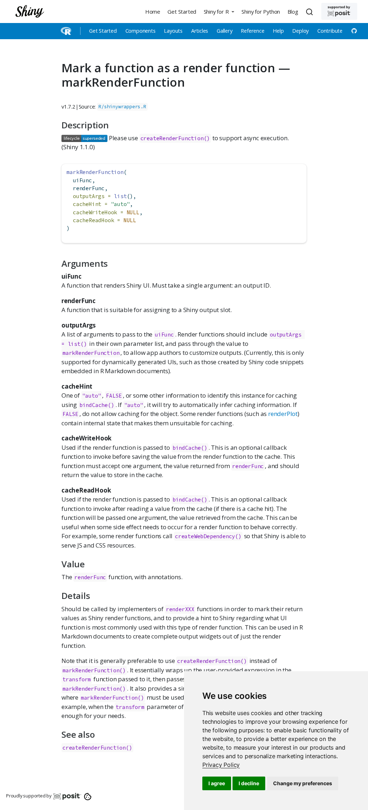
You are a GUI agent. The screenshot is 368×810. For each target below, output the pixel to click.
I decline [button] (249, 783)
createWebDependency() (208, 536)
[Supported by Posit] (339, 11)
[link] (221, 764)
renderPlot (283, 413)
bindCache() (96, 405)
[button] (219, 11)
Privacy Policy (221, 764)
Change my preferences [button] (302, 783)
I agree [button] (216, 783)
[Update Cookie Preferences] (88, 796)
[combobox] (310, 11)
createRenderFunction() (175, 138)
